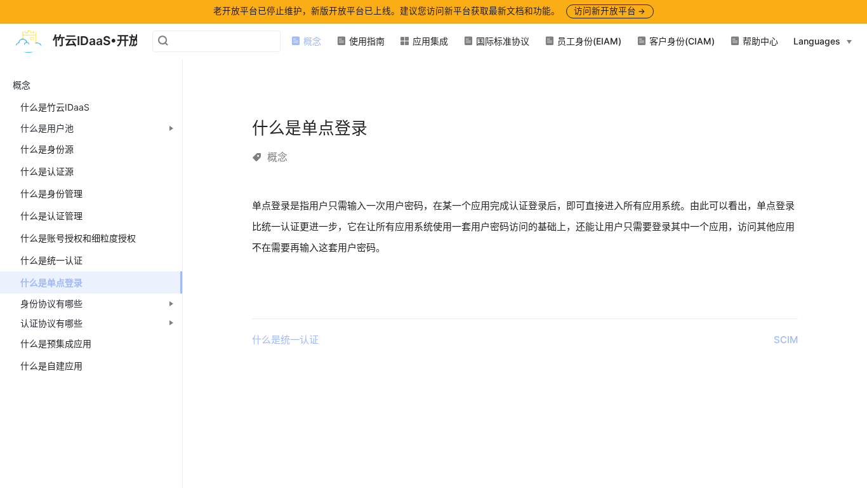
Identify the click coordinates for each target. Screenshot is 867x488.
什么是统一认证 (51, 260)
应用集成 (429, 41)
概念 (311, 41)
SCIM (786, 340)
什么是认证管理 (51, 215)
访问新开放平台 (609, 11)
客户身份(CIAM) (681, 41)
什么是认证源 (47, 171)
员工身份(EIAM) (588, 41)
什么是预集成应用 (55, 343)
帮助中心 (759, 41)
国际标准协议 (501, 41)
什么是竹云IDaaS (54, 107)
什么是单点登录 (51, 282)
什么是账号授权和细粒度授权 (78, 238)
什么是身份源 (47, 149)
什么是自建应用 (51, 365)
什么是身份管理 (51, 193)
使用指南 (366, 41)
